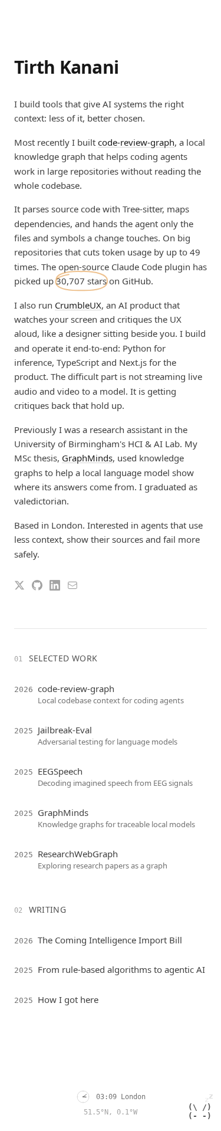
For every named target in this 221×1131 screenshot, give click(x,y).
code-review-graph (136, 142)
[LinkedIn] (55, 585)
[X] (19, 585)
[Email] (72, 585)
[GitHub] (37, 585)
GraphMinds (87, 458)
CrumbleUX (78, 305)
